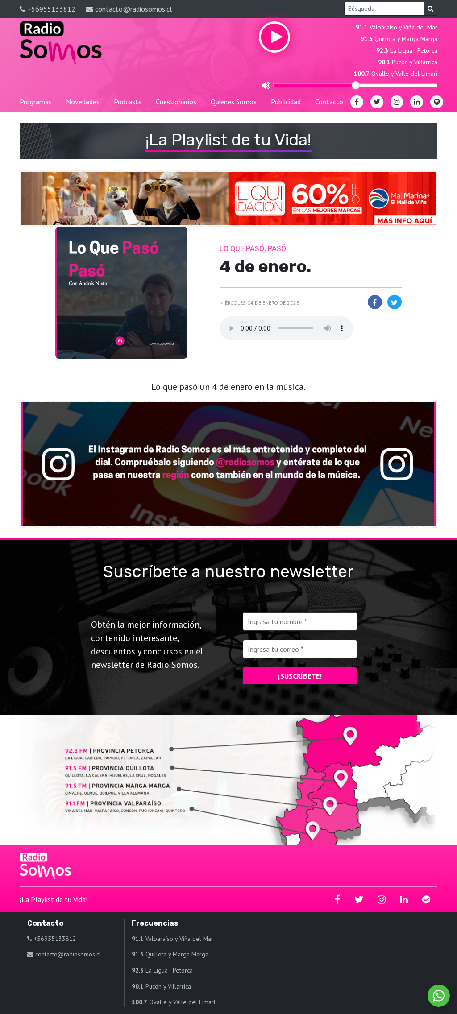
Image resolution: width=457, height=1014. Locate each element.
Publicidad (286, 101)
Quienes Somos (234, 101)
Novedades (83, 101)
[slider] (356, 85)
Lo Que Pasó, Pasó (253, 248)
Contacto (329, 101)
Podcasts (127, 101)
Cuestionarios (176, 101)
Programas (36, 101)
